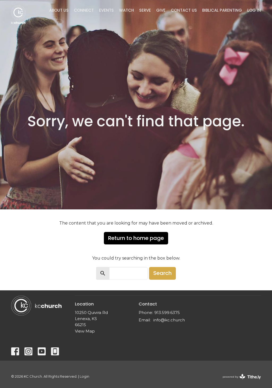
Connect (84, 10)
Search (162, 273)
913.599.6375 (167, 312)
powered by (239, 381)
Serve (145, 10)
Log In (254, 10)
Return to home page (136, 238)
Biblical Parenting (222, 10)
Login (84, 376)
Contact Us (184, 10)
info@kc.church (169, 319)
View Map (85, 331)
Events (106, 10)
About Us (59, 10)
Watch (126, 10)
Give (160, 10)
